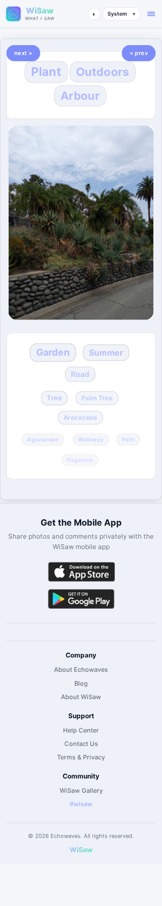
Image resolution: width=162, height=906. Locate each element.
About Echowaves (81, 669)
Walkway (91, 439)
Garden (52, 352)
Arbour (80, 95)
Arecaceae (80, 418)
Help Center (81, 730)
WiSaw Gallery (81, 790)
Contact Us (81, 743)
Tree (54, 398)
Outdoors (102, 71)
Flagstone (80, 460)
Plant (46, 72)
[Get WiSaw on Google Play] (81, 599)
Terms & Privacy (81, 757)
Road (80, 374)
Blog (81, 683)
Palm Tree (96, 398)
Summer (106, 353)
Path (128, 439)
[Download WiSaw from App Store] (81, 571)
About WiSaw (81, 696)
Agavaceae (43, 439)
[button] (151, 14)
